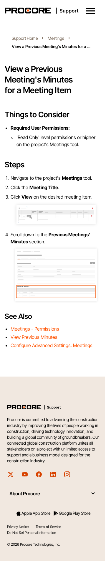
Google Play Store (74, 513)
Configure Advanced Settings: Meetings (51, 345)
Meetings (56, 38)
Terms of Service (48, 526)
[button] (90, 11)
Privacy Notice (18, 526)
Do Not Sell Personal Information (31, 532)
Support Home (25, 38)
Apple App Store (35, 513)
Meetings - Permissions (35, 329)
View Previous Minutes (34, 337)
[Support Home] (52, 10)
